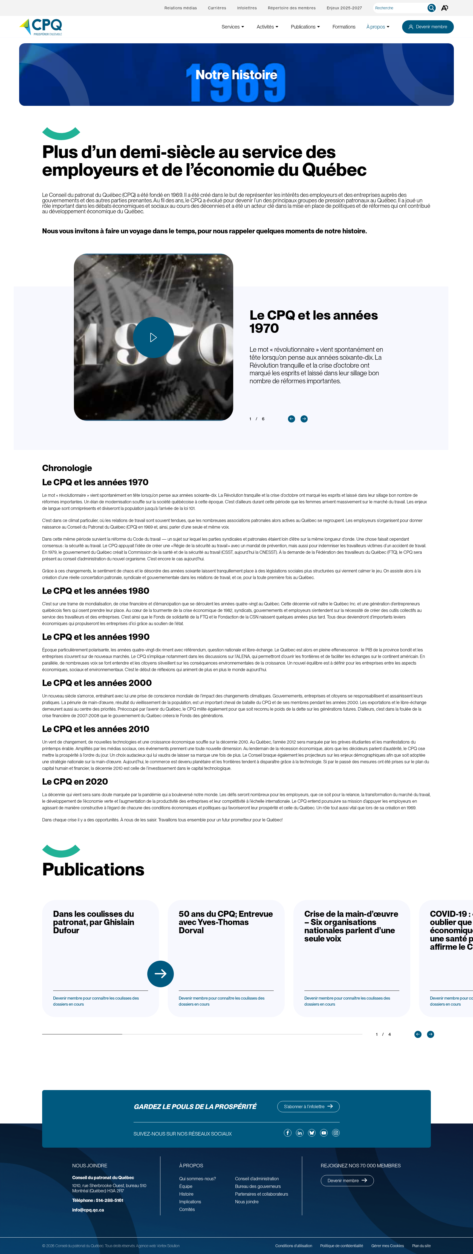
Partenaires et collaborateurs (261, 1194)
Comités (187, 1209)
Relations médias (181, 8)
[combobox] (406, 8)
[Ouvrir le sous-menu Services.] (243, 27)
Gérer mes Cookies (387, 1246)
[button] (291, 418)
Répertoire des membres (292, 8)
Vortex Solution (168, 1246)
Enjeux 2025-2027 (344, 8)
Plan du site (421, 1246)
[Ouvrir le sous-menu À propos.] (388, 27)
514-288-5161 (97, 1200)
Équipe (185, 1186)
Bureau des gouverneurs (258, 1186)
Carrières (217, 8)
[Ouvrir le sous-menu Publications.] (319, 27)
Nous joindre (247, 1201)
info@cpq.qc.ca (88, 1210)
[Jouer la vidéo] (153, 337)
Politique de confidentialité (341, 1246)
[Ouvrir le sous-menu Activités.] (277, 27)
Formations (344, 27)
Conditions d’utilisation (293, 1246)
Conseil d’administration (257, 1178)
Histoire (186, 1194)
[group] (100, 958)
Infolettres (247, 8)
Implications (190, 1201)
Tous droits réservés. (120, 1246)
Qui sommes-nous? (197, 1178)
